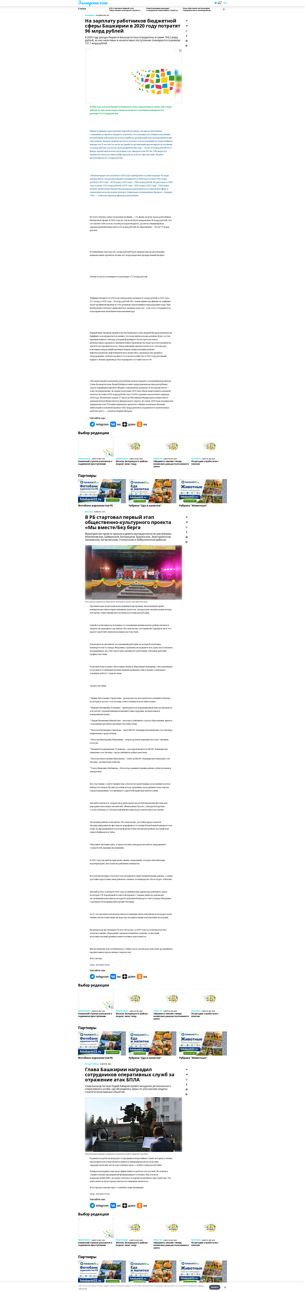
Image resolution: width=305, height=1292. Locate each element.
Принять (214, 1287)
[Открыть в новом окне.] (99, 424)
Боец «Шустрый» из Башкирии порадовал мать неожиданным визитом (196, 9)
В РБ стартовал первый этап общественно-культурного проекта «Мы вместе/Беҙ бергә (124, 9)
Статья (82, 8)
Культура (89, 512)
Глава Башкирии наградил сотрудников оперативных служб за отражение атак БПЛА (162, 9)
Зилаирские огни (92, 2)
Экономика (90, 15)
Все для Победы (92, 1064)
